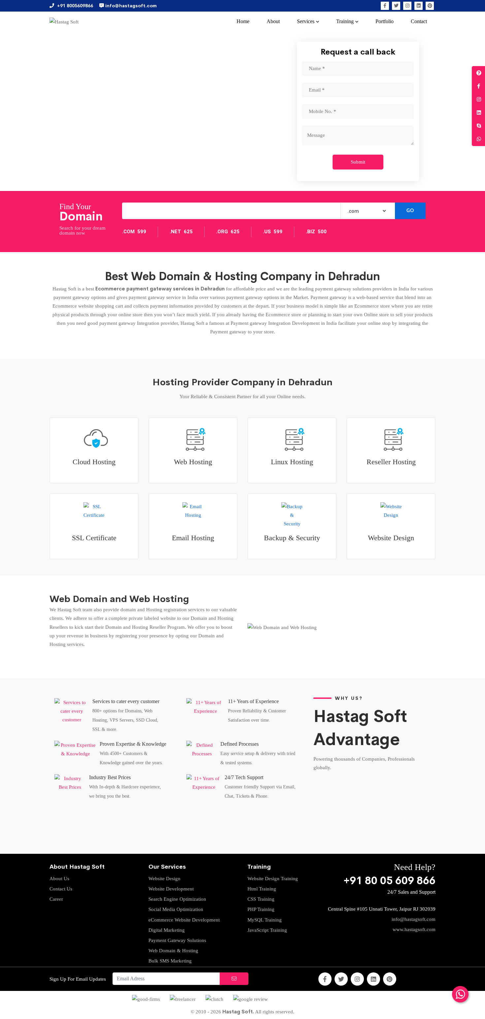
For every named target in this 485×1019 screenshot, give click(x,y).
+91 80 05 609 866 (389, 881)
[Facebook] (385, 6)
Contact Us (60, 888)
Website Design (164, 878)
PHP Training (261, 909)
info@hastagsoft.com (414, 919)
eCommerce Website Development (184, 920)
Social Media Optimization (175, 909)
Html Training (261, 888)
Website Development (171, 888)
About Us (59, 878)
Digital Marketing (166, 930)
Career (56, 899)
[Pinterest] (430, 6)
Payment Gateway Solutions (177, 940)
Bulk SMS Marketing (170, 960)
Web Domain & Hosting (173, 950)
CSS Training (261, 899)
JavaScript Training (267, 930)
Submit (358, 162)
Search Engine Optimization (177, 899)
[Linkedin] (418, 6)
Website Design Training (272, 878)
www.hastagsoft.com (414, 929)
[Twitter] (396, 6)
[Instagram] (407, 6)
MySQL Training (264, 920)
